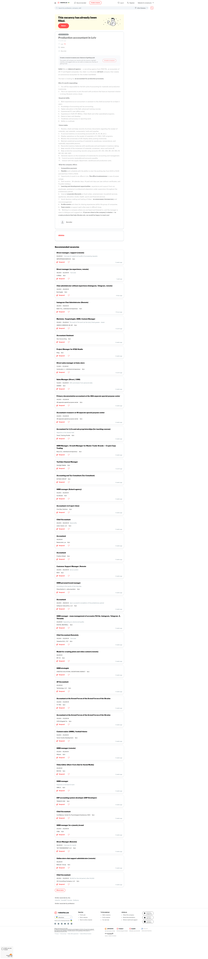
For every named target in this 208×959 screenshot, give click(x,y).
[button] (148, 913)
